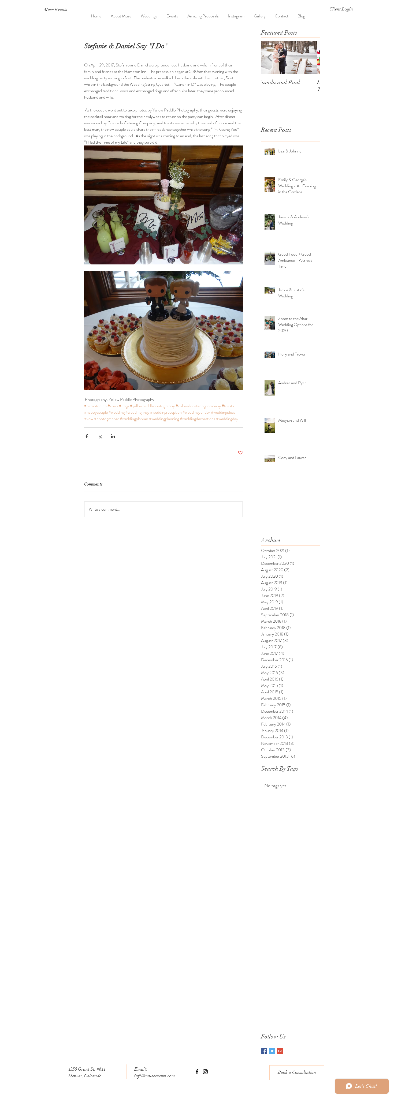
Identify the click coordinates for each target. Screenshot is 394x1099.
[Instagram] (205, 1071)
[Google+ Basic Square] (280, 1051)
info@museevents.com (154, 1076)
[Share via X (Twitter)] (99, 436)
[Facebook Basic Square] (264, 1051)
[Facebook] (197, 1071)
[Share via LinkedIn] (113, 436)
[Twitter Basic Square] (272, 1051)
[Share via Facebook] (86, 436)
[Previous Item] (269, 58)
